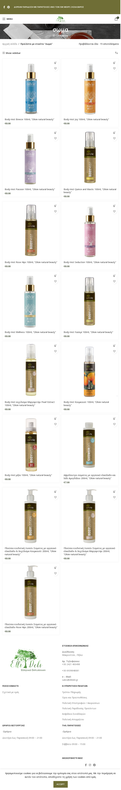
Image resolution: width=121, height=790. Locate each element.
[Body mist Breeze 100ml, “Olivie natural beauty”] (31, 87)
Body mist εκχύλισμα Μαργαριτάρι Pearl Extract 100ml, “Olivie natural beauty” (30, 404)
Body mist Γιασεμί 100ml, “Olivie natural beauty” (88, 332)
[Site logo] (60, 18)
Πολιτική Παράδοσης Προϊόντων (79, 708)
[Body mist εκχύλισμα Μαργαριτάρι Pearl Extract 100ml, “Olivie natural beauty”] (31, 370)
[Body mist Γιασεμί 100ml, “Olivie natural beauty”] (90, 300)
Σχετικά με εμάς (10, 692)
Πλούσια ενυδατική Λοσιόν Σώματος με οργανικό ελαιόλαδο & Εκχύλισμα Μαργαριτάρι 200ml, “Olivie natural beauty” (89, 551)
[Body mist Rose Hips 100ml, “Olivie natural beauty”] (31, 230)
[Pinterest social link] (8, 7)
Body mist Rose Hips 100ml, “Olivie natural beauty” (31, 262)
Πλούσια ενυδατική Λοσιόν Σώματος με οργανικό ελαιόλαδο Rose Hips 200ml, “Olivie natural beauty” (31, 626)
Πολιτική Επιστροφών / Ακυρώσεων (81, 702)
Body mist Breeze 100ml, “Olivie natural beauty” (29, 119)
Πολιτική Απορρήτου (73, 719)
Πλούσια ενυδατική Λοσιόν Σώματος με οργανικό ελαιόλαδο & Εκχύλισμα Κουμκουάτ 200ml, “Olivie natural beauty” (30, 551)
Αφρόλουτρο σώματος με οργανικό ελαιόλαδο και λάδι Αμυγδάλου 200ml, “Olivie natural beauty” (89, 477)
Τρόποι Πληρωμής (71, 692)
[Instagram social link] (90, 765)
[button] (55, 63)
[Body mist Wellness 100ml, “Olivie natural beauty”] (31, 300)
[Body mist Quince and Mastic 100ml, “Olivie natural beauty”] (90, 157)
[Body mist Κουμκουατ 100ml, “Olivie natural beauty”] (90, 370)
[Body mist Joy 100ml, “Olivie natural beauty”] (90, 87)
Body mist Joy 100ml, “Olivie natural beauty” (86, 119)
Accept (61, 784)
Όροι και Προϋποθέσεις (74, 697)
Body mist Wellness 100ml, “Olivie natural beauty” (30, 332)
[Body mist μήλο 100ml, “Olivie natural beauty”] (31, 443)
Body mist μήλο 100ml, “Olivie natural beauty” (28, 475)
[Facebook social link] (4, 7)
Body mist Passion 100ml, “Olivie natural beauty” (30, 189)
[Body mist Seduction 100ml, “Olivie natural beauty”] (90, 230)
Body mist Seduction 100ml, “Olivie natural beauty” (90, 262)
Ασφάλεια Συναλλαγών (74, 713)
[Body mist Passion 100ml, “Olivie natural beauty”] (31, 157)
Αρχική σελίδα (9, 43)
